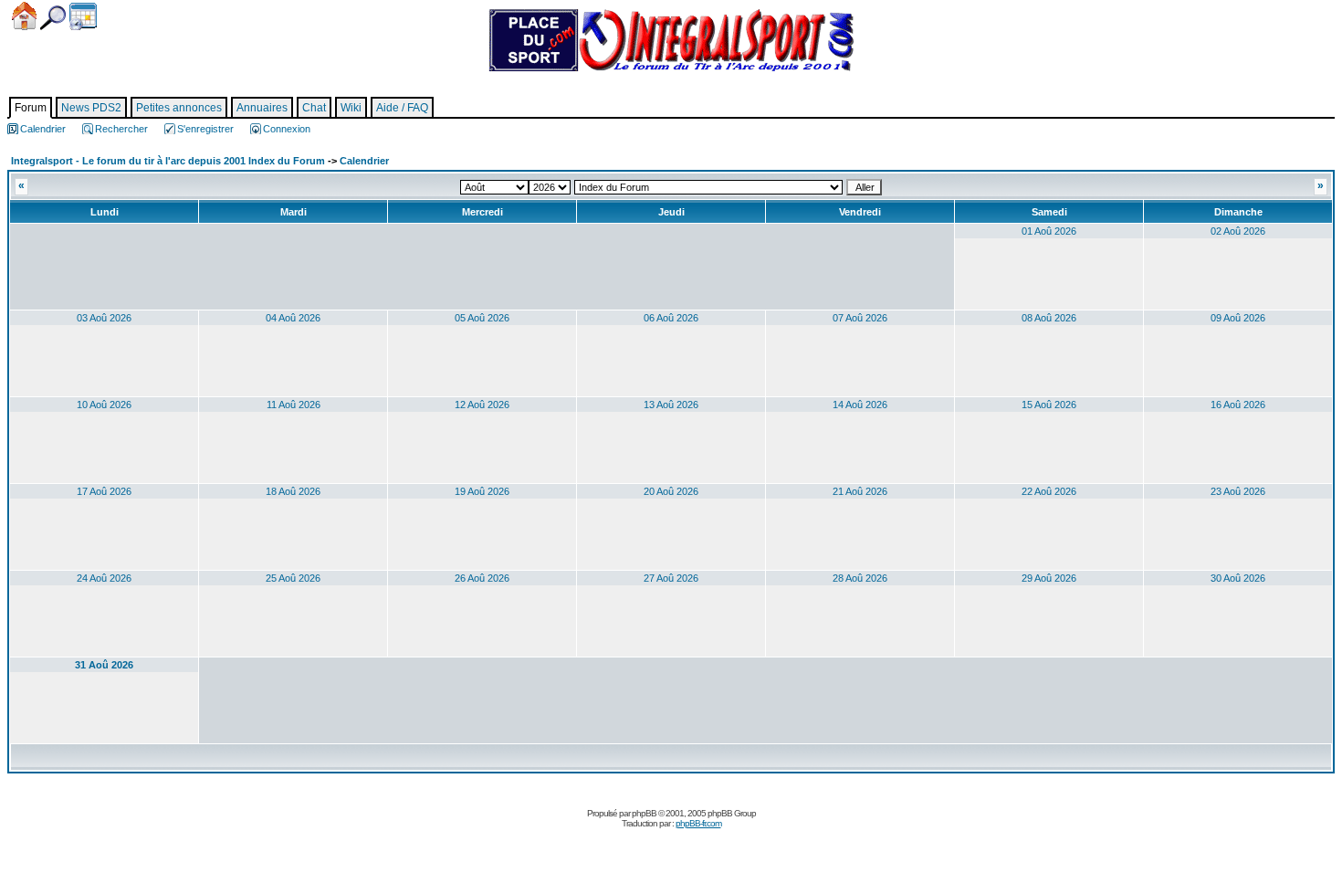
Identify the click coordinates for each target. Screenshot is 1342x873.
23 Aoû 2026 (1238, 491)
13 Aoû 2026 (671, 404)
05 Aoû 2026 (482, 317)
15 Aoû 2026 (1049, 404)
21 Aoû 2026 (860, 491)
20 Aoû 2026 (671, 491)
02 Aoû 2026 (1238, 231)
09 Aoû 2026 (1238, 317)
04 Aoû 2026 (293, 317)
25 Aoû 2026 (293, 578)
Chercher (53, 17)
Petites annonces (179, 107)
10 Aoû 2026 (104, 404)
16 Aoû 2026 (1238, 404)
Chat (314, 107)
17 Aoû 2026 (104, 491)
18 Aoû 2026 (293, 491)
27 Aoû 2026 (671, 578)
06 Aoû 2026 (671, 317)
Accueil (24, 16)
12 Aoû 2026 (482, 404)
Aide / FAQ (402, 107)
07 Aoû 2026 (860, 317)
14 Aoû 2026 (860, 404)
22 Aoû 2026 (1049, 491)
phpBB (644, 813)
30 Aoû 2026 (1238, 578)
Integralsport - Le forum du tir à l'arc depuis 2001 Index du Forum (168, 160)
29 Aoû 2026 (1049, 578)
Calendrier (83, 16)
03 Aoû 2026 (104, 317)
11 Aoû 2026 (293, 404)
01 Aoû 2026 (1049, 231)
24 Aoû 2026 (104, 578)
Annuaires (262, 107)
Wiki (351, 107)
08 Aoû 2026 (1049, 317)
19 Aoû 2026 (482, 491)
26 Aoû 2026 (482, 578)
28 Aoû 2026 (860, 578)
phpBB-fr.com (698, 823)
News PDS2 (91, 107)
